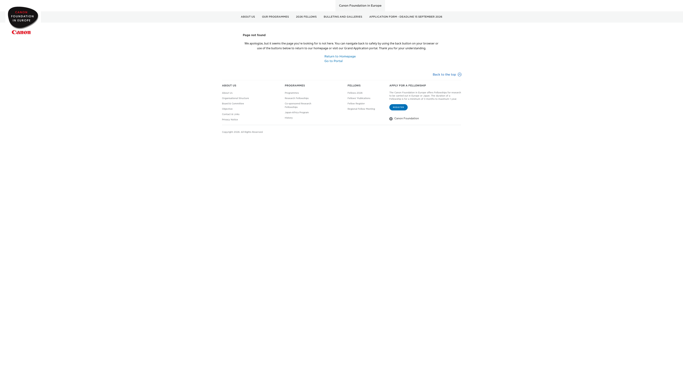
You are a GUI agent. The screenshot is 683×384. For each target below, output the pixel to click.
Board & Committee (233, 103)
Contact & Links (230, 114)
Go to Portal (333, 61)
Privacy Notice (230, 119)
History (289, 117)
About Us (248, 16)
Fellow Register (356, 103)
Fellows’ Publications (359, 98)
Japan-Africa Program (297, 112)
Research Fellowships (297, 98)
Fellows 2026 (355, 93)
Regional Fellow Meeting (361, 109)
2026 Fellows (306, 16)
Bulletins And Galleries (343, 16)
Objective (227, 109)
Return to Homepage (340, 56)
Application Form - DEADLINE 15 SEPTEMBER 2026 (405, 16)
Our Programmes (275, 16)
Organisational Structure (235, 98)
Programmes (292, 93)
